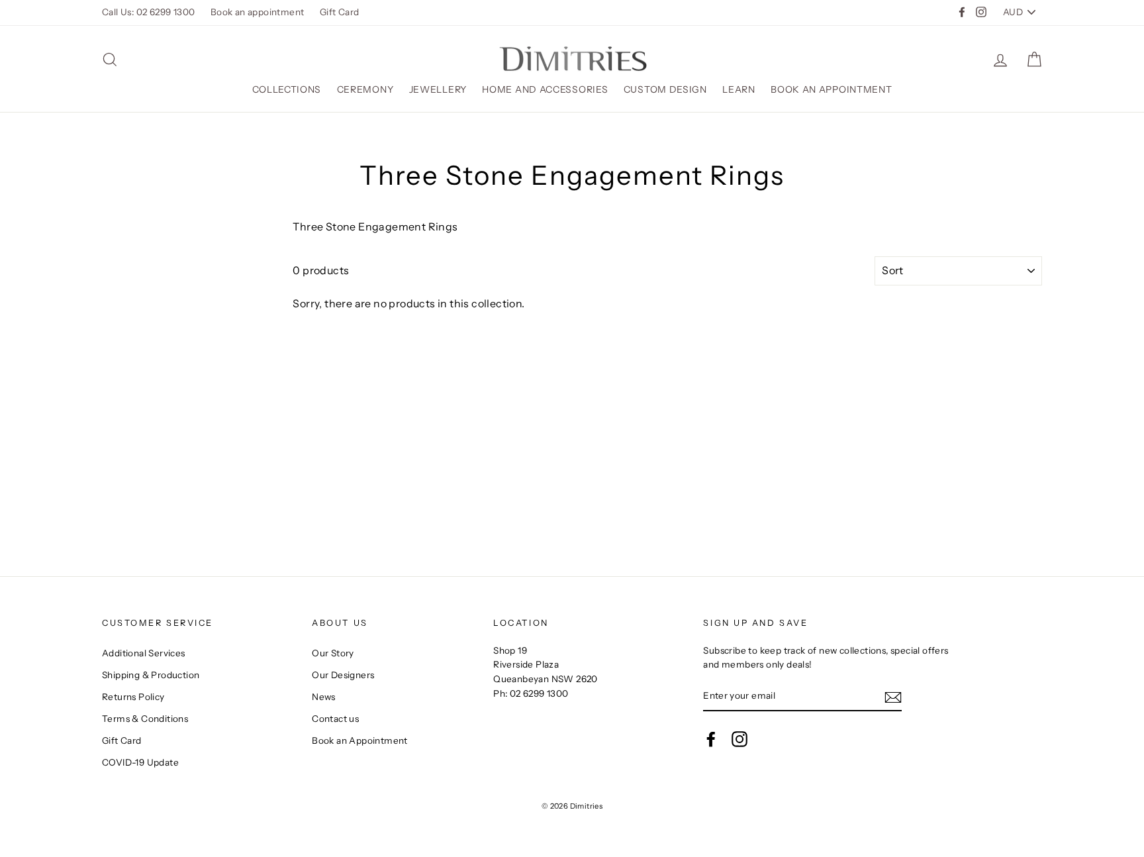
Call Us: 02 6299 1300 (148, 12)
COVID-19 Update (140, 762)
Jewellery (438, 89)
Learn (738, 89)
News (324, 696)
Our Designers (343, 675)
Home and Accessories (545, 89)
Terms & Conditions (145, 718)
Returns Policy (133, 696)
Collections (287, 89)
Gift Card (339, 12)
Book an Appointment (831, 89)
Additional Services (143, 653)
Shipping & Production (150, 675)
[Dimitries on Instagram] (739, 739)
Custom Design (665, 89)
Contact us (335, 718)
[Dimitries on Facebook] (711, 739)
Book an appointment (258, 12)
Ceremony (365, 89)
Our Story (333, 653)
